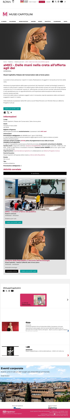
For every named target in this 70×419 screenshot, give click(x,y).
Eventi (40, 21)
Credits (48, 415)
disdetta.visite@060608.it (33, 146)
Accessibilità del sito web (57, 415)
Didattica (48, 21)
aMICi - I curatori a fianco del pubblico (20, 212)
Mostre (33, 21)
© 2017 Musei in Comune (47, 414)
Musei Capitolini (21, 14)
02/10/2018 (46, 328)
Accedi (48, 1)
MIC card (43, 131)
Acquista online (11, 271)
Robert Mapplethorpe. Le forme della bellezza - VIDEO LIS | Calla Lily (45, 351)
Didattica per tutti (19, 61)
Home (5, 61)
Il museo (3, 21)
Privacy (57, 414)
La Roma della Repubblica (37, 155)
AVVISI (23, 140)
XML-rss (66, 415)
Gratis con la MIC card (12, 108)
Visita (65, 21)
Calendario (57, 21)
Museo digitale (23, 21)
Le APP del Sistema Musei (26, 303)
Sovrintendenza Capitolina (22, 151)
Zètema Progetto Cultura (52, 151)
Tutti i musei (32, 1)
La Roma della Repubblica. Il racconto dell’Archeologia (27, 260)
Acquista (41, 1)
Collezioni (12, 21)
